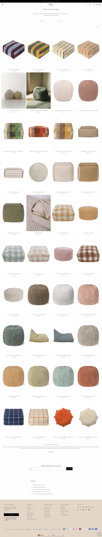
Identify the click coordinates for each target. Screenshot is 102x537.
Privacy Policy (64, 282)
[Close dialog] (73, 258)
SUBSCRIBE (63, 278)
